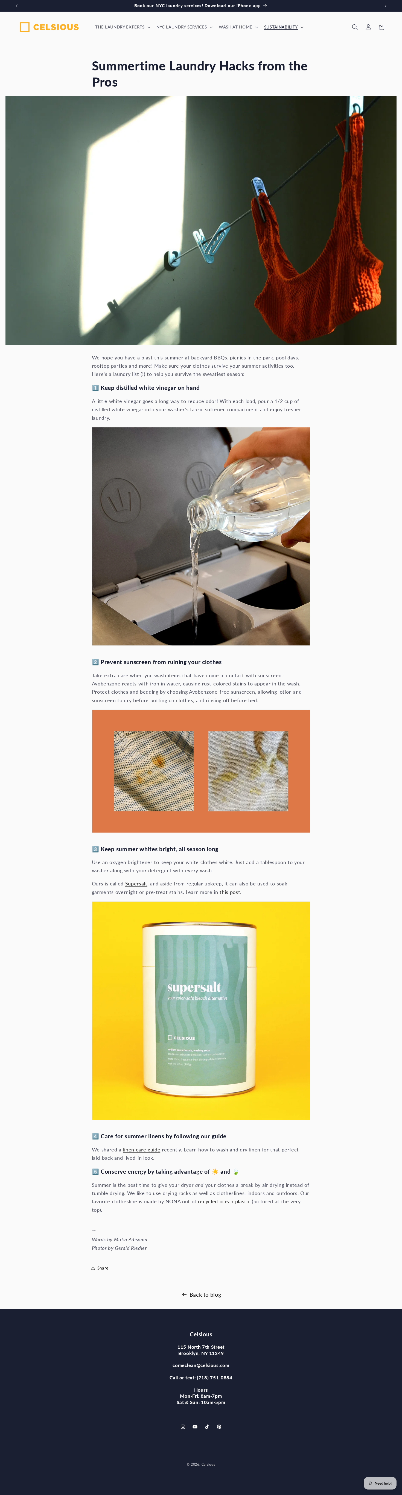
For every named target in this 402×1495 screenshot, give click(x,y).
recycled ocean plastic (224, 1201)
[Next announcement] (386, 6)
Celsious (208, 1464)
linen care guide (142, 1150)
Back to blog (205, 1294)
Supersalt (136, 884)
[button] (122, 27)
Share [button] (103, 1267)
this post (230, 892)
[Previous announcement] (17, 6)
